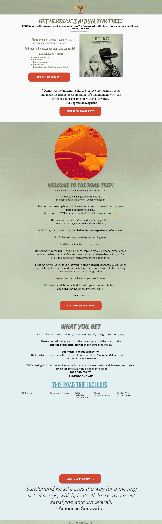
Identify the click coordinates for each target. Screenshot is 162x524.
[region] (34, 427)
